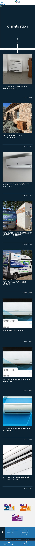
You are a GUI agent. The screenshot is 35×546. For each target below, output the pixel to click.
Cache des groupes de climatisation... (12, 136)
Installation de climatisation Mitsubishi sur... (16, 429)
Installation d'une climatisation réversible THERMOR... (17, 234)
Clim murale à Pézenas (13, 331)
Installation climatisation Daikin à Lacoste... (15, 87)
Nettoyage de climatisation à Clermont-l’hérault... (16, 478)
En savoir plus (27, 97)
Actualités (26, 539)
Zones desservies (9, 539)
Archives (18, 539)
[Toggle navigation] (2, 2)
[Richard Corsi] (17, 2)
